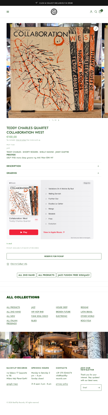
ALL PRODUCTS (46, 275)
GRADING (12, 173)
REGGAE (84, 307)
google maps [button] (12, 384)
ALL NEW (11, 316)
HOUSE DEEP (61, 307)
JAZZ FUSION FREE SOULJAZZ (74, 275)
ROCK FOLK (86, 320)
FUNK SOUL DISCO (39, 316)
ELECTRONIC (61, 316)
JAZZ (33, 307)
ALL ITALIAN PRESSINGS (12, 322)
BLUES (34, 320)
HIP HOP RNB (37, 311)
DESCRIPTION (14, 166)
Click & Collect (21, 140)
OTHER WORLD (87, 316)
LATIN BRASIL (86, 311)
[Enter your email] (98, 387)
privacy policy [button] (62, 384)
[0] (99, 12)
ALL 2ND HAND (26, 275)
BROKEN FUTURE (63, 311)
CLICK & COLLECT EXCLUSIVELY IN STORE (56, 3)
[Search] (96, 12)
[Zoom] (95, 28)
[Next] (58, 120)
